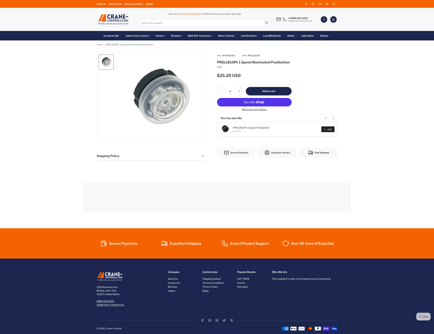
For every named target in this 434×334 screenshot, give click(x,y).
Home (100, 44)
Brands (324, 35)
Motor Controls (226, 35)
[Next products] (333, 118)
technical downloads (189, 13)
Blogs (206, 290)
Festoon (160, 35)
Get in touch (115, 4)
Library (149, 4)
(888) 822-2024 (105, 301)
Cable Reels (307, 35)
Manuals (172, 286)
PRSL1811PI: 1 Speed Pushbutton (251, 127)
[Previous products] (326, 118)
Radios (290, 35)
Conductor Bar (111, 35)
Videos (171, 290)
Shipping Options (212, 278)
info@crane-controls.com (110, 304)
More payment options (254, 109)
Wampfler (242, 286)
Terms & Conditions (213, 282)
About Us (173, 278)
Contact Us (174, 282)
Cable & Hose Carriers (137, 35)
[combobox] (205, 23)
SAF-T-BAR (243, 278)
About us (101, 4)
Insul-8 (241, 282)
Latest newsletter (133, 4)
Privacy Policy (210, 286)
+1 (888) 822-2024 (298, 18)
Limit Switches (249, 35)
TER (219, 67)
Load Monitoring (272, 35)
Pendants (176, 35)
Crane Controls (114, 328)
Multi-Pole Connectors (199, 35)
